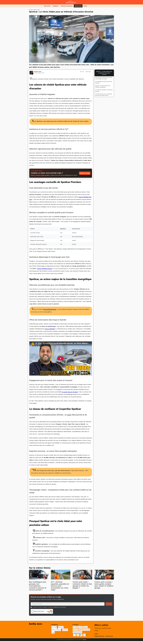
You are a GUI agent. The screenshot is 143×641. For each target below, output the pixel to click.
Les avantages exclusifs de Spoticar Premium (103, 82)
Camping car (56, 6)
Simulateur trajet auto (77, 632)
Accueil (30, 9)
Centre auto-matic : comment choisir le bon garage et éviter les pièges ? (82, 585)
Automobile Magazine (50, 309)
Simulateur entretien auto (84, 629)
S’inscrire (109, 604)
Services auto (78, 6)
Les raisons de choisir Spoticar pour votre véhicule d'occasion (103, 78)
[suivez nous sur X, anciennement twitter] (74, 635)
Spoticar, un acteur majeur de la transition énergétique (102, 86)
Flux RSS (85, 634)
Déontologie (75, 629)
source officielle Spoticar (45, 268)
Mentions (84, 639)
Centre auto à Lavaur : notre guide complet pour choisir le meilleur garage (104, 585)
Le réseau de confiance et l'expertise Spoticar (104, 90)
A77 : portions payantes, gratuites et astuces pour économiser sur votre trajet (60, 586)
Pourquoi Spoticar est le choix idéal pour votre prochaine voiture (103, 94)
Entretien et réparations (67, 6)
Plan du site (80, 627)
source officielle (50, 329)
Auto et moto (47, 6)
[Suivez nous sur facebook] (77, 635)
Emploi (85, 6)
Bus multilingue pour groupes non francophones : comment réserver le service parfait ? (37, 586)
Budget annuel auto (99, 636)
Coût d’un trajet (109, 636)
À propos (85, 627)
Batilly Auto (35, 623)
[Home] (71, 2)
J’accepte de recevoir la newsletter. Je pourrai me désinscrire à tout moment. (49, 607)
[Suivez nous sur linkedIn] (81, 635)
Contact (74, 627)
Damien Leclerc (37, 71)
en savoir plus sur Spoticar (70, 392)
